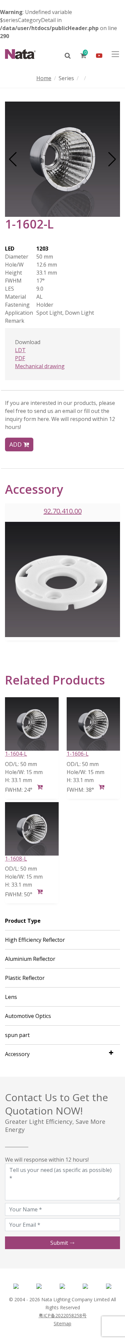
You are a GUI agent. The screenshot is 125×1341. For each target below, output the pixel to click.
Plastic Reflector (25, 978)
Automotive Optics (28, 1016)
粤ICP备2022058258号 (63, 1315)
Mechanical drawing (40, 366)
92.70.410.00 (63, 510)
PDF (20, 358)
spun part (17, 1035)
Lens (11, 997)
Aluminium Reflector (30, 958)
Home (43, 78)
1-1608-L (16, 858)
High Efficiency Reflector (35, 939)
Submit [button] (59, 1242)
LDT (20, 350)
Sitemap (62, 1323)
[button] (12, 159)
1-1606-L (78, 753)
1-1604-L (16, 753)
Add (16, 444)
